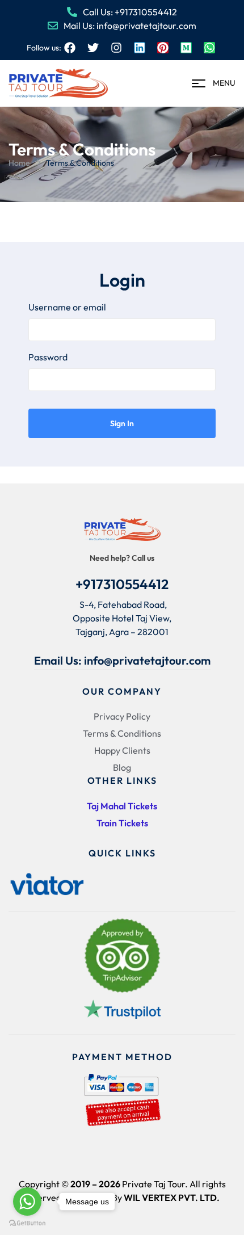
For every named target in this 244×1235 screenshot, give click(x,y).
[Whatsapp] (209, 47)
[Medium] (186, 47)
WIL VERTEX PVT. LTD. (172, 1197)
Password (48, 357)
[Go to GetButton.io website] (27, 1223)
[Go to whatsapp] (27, 1201)
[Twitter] (93, 47)
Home (19, 163)
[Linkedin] (139, 47)
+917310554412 (122, 584)
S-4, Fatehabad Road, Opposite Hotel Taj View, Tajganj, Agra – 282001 (122, 618)
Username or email (67, 307)
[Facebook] (69, 47)
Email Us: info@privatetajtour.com (122, 660)
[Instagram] (116, 47)
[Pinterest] (163, 47)
